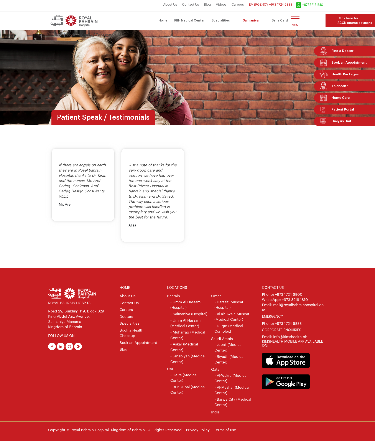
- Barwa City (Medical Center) (232, 402)
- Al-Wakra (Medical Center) (230, 378)
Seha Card (280, 20)
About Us (170, 4)
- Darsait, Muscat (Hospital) (228, 305)
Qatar (216, 369)
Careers (238, 4)
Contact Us (190, 4)
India (215, 412)
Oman (216, 296)
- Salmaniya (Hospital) (188, 314)
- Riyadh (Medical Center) (229, 359)
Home (163, 20)
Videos (221, 4)
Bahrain (173, 296)
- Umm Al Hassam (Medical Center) (185, 323)
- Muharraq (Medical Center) (187, 335)
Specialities (221, 20)
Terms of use (225, 430)
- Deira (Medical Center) (183, 378)
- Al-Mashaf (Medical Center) (232, 390)
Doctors (126, 317)
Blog (207, 4)
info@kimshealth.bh (289, 337)
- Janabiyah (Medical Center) (188, 359)
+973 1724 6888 (288, 323)
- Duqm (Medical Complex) (228, 329)
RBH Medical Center (189, 20)
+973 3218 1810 (295, 300)
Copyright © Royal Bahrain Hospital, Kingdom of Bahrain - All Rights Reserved (115, 430)
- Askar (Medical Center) (184, 347)
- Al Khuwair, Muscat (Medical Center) (231, 317)
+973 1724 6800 (289, 294)
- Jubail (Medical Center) (228, 347)
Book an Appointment (138, 343)
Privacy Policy (198, 430)
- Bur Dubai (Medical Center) (188, 390)
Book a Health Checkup (131, 333)
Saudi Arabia (222, 339)
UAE (170, 369)
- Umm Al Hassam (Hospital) (185, 305)
